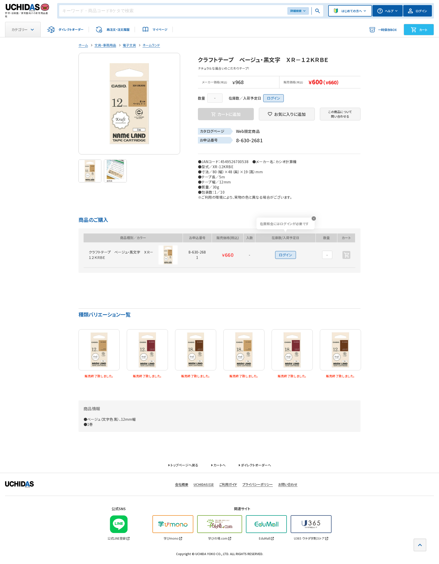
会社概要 (181, 484)
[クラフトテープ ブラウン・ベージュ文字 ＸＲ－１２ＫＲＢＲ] (340, 349)
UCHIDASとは (204, 484)
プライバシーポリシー (257, 484)
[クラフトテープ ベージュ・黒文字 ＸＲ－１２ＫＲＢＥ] (99, 349)
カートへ (219, 465)
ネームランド (151, 45)
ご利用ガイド (228, 484)
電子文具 (129, 45)
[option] (129, 103)
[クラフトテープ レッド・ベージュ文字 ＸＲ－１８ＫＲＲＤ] (292, 349)
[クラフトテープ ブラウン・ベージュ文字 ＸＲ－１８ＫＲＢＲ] (195, 349)
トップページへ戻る (184, 465)
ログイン (273, 98)
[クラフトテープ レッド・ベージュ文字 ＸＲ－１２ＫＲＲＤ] (147, 349)
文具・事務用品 (105, 45)
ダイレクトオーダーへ (255, 465)
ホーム (83, 45)
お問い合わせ (287, 484)
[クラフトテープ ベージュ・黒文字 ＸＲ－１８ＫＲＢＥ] (243, 349)
